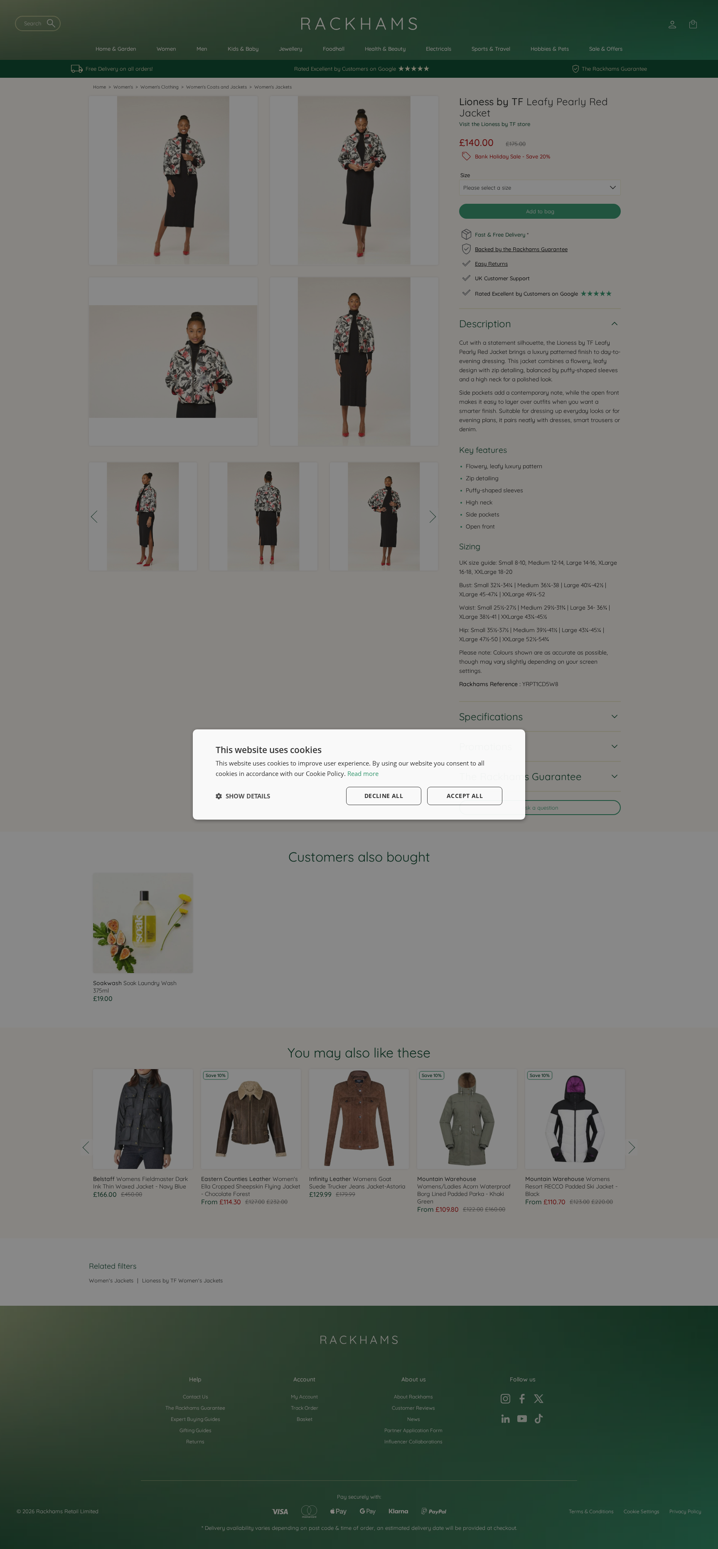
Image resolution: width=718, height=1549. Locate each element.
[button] (243, 795)
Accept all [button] (465, 796)
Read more (363, 773)
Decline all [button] (383, 796)
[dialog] (359, 774)
